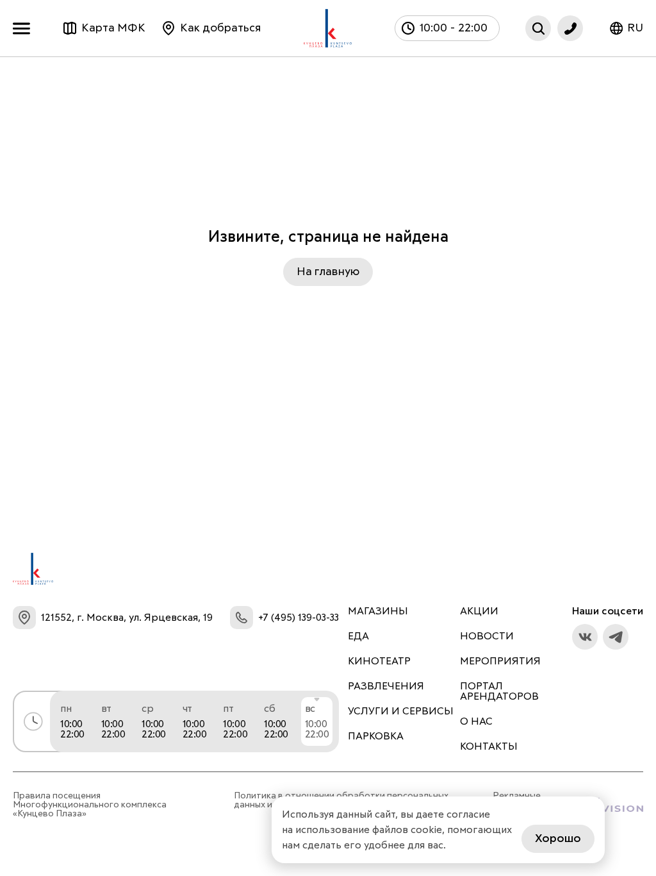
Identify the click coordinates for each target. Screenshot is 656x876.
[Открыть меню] (25, 28)
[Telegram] (615, 637)
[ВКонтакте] (585, 637)
